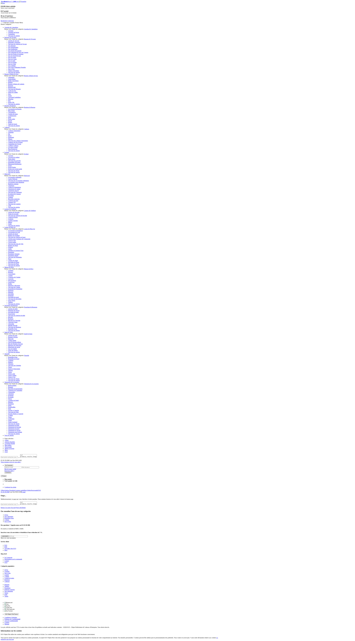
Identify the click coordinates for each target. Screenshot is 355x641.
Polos (9, 405)
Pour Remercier (12, 149)
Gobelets (10, 360)
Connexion (8, 472)
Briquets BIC (12, 87)
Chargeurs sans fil (13, 190)
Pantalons (11, 404)
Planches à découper (14, 285)
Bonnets (10, 387)
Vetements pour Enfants (15, 432)
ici (217, 638)
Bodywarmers (12, 385)
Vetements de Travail (14, 430)
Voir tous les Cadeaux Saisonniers (18, 140)
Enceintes (11, 195)
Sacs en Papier (12, 62)
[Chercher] (19, 457)
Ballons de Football (14, 235)
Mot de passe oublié (10, 469)
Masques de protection (14, 345)
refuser (3, 639)
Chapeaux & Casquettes (15, 390)
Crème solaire (12, 340)
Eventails (10, 397)
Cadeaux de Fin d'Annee (15, 142)
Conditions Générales (10, 617)
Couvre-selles (12, 242)
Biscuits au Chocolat (14, 320)
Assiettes (10, 270)
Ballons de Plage (13, 245)
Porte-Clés (11, 102)
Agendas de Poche (13, 32)
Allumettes (11, 77)
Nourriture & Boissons (11, 305)
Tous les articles (9, 435)
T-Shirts (10, 415)
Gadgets (10, 197)
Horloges (10, 290)
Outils (10, 224)
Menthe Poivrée (12, 325)
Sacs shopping (8, 591)
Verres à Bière (12, 375)
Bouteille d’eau (12, 329)
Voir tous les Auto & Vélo (15, 244)
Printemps (11, 137)
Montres (10, 402)
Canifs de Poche (13, 217)
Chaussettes (11, 392)
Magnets (10, 292)
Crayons (10, 155)
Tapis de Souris (12, 124)
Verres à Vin (11, 377)
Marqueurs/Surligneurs (14, 164)
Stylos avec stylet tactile (15, 169)
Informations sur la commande (13, 559)
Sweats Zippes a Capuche (15, 414)
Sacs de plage (12, 57)
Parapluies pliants (13, 255)
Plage (9, 259)
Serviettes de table (13, 312)
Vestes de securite (13, 214)
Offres (6, 440)
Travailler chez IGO (10, 548)
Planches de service (14, 310)
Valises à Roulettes (13, 71)
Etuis (9, 117)
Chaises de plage (13, 260)
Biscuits (10, 317)
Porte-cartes (11, 119)
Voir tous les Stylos (13, 170)
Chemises (11, 394)
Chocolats (11, 324)
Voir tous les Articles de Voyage (17, 44)
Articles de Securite (14, 212)
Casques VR (12, 202)
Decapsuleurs (12, 280)
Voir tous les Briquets (14, 89)
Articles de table (13, 309)
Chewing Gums (12, 322)
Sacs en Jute (11, 61)
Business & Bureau (10, 105)
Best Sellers (27, 490)
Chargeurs (11, 185)
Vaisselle (7, 354)
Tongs (10, 417)
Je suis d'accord (9, 639)
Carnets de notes (13, 114)
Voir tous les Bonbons (14, 327)
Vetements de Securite (14, 427)
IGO (5, 545)
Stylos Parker (12, 167)
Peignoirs (11, 295)
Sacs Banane (12, 46)
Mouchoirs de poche (14, 347)
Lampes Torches (13, 220)
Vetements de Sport (13, 429)
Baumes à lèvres (13, 337)
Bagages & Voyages (10, 37)
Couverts (10, 279)
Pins (9, 100)
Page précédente (21, 507)
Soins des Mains (13, 350)
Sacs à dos (7, 573)
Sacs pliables (12, 66)
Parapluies (11, 252)
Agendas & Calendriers (11, 27)
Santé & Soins (8, 332)
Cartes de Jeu (12, 90)
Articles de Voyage (13, 41)
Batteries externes (13, 184)
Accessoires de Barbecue (15, 230)
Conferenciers (12, 115)
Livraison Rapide (9, 443)
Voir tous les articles (14, 36)
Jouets (10, 95)
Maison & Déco (9, 267)
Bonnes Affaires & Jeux (11, 74)
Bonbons (10, 319)
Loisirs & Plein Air (9, 227)
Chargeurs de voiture (14, 189)
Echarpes (10, 395)
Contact (6, 561)
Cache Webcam (12, 179)
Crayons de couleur (14, 157)
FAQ (6, 452)
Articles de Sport (13, 234)
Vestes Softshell (12, 422)
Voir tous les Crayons (14, 160)
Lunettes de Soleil (13, 400)
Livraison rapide (13, 147)
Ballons (10, 82)
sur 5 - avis (10, 1)
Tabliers (10, 302)
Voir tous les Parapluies (15, 257)
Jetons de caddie (13, 92)
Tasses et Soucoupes (14, 369)
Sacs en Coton (12, 59)
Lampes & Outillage (10, 209)
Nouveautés (8, 447)
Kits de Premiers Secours (15, 344)
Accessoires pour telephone (16, 182)
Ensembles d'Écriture (14, 162)
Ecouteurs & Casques (14, 194)
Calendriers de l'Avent (14, 144)
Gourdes (6, 571)
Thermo (10, 370)
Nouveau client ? (9, 471)
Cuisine (10, 275)
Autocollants (12, 79)
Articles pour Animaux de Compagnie (19, 239)
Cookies (6, 622)
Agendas (10, 31)
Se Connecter (8, 465)
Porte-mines (11, 159)
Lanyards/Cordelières (14, 97)
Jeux (9, 94)
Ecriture (6, 152)
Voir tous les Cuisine (14, 287)
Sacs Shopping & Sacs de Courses (18, 52)
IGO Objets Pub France (11, 614)
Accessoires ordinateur (14, 177)
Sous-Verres (11, 300)
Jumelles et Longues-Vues (15, 250)
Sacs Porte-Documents (14, 51)
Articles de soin (12, 335)
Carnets (6, 575)
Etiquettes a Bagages (14, 42)
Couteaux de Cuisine (14, 277)
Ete (9, 134)
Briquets (10, 85)
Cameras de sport (13, 200)
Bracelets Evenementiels (15, 389)
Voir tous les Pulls (13, 412)
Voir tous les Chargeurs (15, 192)
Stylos (10, 165)
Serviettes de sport (13, 297)
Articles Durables (9, 442)
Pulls (9, 409)
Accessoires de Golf (14, 232)
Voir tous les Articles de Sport (16, 237)
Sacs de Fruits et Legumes (15, 54)
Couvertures (11, 274)
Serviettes (11, 294)
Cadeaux (7, 127)
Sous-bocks (11, 314)
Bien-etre (10, 339)
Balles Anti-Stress (13, 81)
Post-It (10, 120)
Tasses (10, 367)
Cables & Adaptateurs (14, 187)
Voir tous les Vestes (13, 424)
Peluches (10, 99)
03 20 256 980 (5, 492)
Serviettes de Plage (13, 262)
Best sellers (7, 445)
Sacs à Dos (11, 69)
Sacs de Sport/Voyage (14, 56)
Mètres (10, 222)
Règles (10, 122)
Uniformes (11, 419)
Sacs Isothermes (12, 49)
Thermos (10, 364)
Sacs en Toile (12, 64)
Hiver (9, 135)
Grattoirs (10, 219)
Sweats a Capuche (13, 410)
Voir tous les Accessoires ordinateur (18, 180)
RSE (5, 547)
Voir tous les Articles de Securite (17, 215)
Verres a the (11, 374)
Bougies (10, 272)
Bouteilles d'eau (12, 357)
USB (9, 205)
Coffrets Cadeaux (13, 145)
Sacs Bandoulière (13, 47)
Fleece (10, 399)
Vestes (10, 420)
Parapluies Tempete (14, 254)
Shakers (10, 362)
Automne (11, 132)
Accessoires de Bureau (14, 109)
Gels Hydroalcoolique (14, 342)
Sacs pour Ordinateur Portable (17, 67)
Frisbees (10, 247)
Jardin (10, 249)
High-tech (7, 174)
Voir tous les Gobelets (14, 365)
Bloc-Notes (11, 110)
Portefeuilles (11, 407)
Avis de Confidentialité (11, 621)
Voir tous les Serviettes (14, 299)
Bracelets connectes (14, 199)
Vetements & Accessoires (11, 382)
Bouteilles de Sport (13, 359)
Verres (10, 372)
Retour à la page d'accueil (8, 507)
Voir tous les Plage (13, 264)
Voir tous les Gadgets (14, 204)
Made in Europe (9, 448)
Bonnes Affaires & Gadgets (16, 84)
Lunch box (11, 282)
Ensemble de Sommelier (15, 289)
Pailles (10, 284)
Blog (6, 450)
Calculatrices (12, 112)
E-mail (23, 492)
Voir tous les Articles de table (16, 315)
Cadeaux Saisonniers (14, 130)
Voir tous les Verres (13, 379)
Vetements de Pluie (13, 425)
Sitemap (6, 624)
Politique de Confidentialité (12, 619)
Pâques (10, 139)
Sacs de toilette (12, 349)
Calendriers (11, 34)
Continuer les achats (10, 487)
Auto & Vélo (12, 240)
